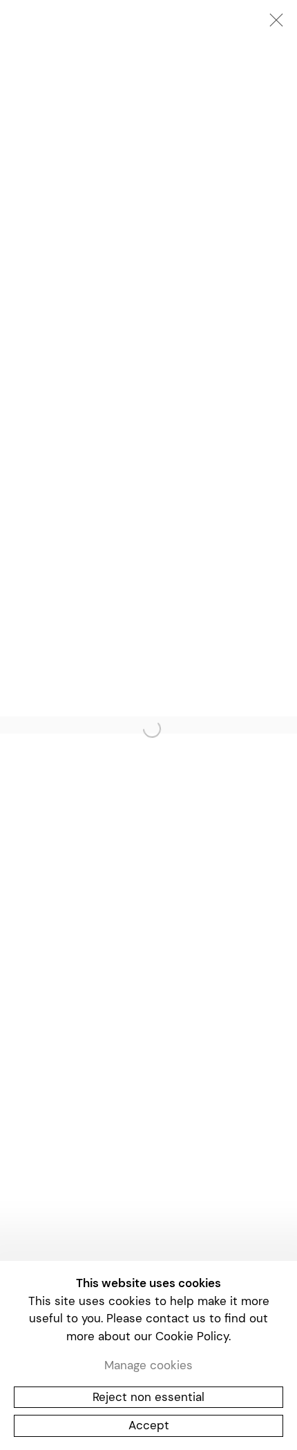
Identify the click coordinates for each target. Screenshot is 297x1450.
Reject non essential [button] (148, 1396)
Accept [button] (148, 1425)
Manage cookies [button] (148, 1365)
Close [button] (272, 24)
